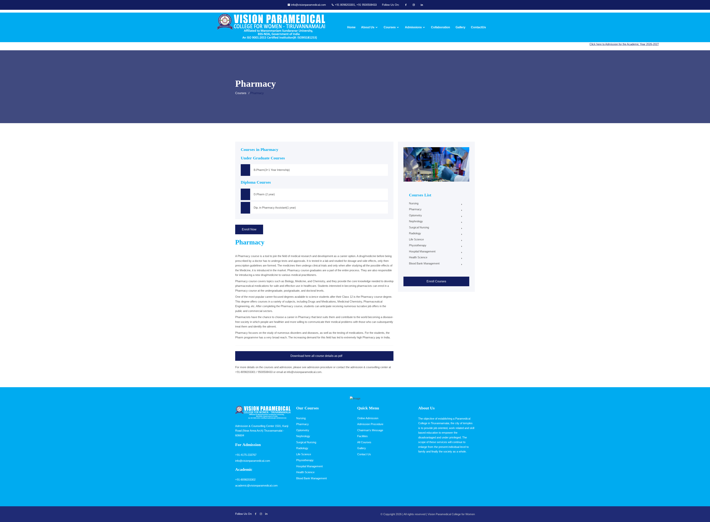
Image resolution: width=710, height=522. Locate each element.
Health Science (418, 257)
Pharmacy (415, 209)
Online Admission (367, 418)
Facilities (362, 436)
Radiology (415, 233)
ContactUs (478, 27)
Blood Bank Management (424, 263)
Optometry (415, 215)
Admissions (413, 27)
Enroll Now (249, 229)
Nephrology (416, 221)
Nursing (413, 203)
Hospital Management (422, 251)
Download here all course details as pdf (316, 355)
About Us (367, 27)
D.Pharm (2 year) (264, 194)
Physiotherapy (417, 245)
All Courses (364, 442)
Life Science (416, 239)
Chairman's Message (370, 430)
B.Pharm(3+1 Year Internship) (272, 169)
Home (351, 27)
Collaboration (440, 27)
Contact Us (364, 454)
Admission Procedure (370, 424)
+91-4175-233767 (245, 454)
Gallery (460, 27)
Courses (390, 27)
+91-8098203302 (245, 479)
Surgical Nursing (419, 227)
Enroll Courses (436, 281)
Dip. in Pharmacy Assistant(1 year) (275, 207)
